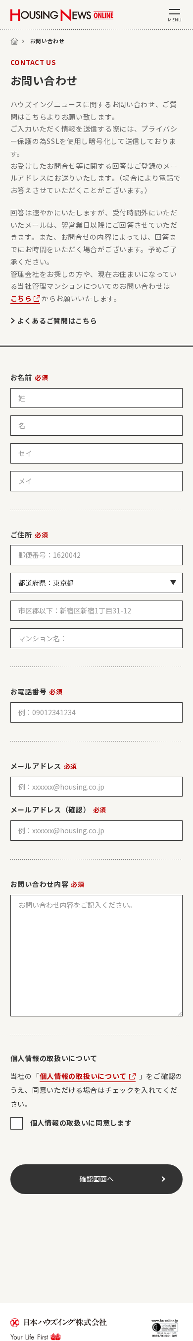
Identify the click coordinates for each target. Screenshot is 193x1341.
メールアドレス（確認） (58, 809)
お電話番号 (36, 691)
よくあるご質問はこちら (57, 321)
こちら (21, 298)
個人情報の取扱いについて (83, 1076)
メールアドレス (43, 766)
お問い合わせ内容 (47, 884)
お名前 (29, 377)
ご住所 (29, 534)
